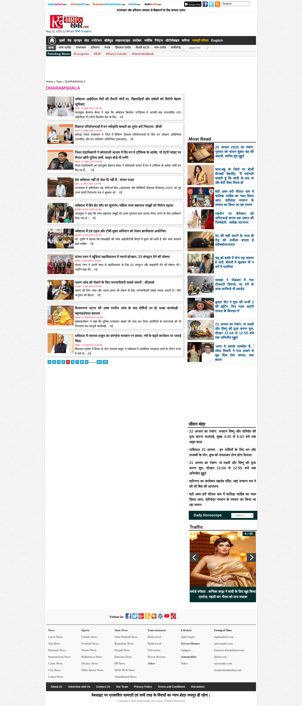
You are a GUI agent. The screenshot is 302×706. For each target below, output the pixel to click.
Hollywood (154, 643)
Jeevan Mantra (190, 643)
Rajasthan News (124, 643)
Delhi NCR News (125, 670)
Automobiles (189, 656)
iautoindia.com (223, 663)
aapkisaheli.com (223, 637)
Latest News (55, 637)
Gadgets (186, 650)
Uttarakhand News (125, 676)
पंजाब (107, 47)
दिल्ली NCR (142, 47)
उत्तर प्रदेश (65, 47)
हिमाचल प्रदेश (123, 47)
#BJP (97, 54)
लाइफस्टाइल (122, 40)
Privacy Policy (143, 686)
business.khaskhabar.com (229, 650)
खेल (86, 40)
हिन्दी (77, 31)
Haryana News (123, 656)
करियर (186, 40)
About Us (56, 686)
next (251, 557)
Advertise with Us (79, 686)
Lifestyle (186, 630)
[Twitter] (135, 617)
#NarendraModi (143, 54)
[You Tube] (167, 617)
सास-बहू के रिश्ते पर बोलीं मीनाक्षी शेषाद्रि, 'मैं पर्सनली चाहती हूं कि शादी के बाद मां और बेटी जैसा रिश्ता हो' (248, 594)
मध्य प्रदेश (160, 47)
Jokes (151, 663)
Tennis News (88, 650)
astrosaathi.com (223, 643)
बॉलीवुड (108, 40)
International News (59, 656)
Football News (90, 643)
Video (184, 663)
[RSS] (147, 617)
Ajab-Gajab (188, 637)
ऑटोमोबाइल (172, 40)
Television (154, 650)
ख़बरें (62, 40)
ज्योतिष (148, 40)
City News (54, 670)
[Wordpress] (160, 617)
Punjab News (122, 650)
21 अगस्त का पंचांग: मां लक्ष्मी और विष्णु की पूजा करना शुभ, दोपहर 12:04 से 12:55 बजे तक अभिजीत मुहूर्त (222, 468)
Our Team (122, 686)
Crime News (55, 663)
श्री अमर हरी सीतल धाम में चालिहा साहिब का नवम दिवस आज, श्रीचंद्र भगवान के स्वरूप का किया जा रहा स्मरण (222, 499)
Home (49, 81)
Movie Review (156, 656)
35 (105, 362)
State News (121, 630)
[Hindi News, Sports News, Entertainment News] (52, 40)
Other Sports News (92, 670)
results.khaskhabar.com (228, 670)
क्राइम (78, 40)
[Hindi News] (69, 27)
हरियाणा (95, 47)
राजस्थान (81, 47)
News (51, 630)
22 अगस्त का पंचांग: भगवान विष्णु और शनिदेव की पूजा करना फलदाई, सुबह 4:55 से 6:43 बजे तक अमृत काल (222, 436)
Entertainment (157, 630)
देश (69, 40)
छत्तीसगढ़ (176, 47)
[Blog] (154, 617)
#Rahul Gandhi (116, 54)
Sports (85, 630)
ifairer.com (220, 656)
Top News (54, 643)
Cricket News (89, 637)
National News (57, 650)
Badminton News (91, 656)
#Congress (81, 54)
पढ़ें (121, 117)
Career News (55, 676)
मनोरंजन (97, 40)
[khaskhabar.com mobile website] (173, 617)
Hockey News (89, 663)
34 (99, 362)
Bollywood (154, 637)
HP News (120, 663)
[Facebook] (128, 617)
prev (194, 557)
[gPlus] (141, 617)
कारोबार (137, 40)
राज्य (51, 47)
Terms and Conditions (171, 686)
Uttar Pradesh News (126, 637)
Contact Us (103, 686)
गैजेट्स (159, 40)
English (86, 31)
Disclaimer (198, 686)
